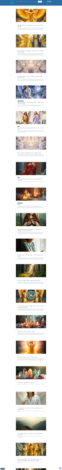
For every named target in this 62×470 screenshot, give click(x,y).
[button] (50, 1)
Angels (18, 126)
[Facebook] (47, 1)
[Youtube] (49, 1)
